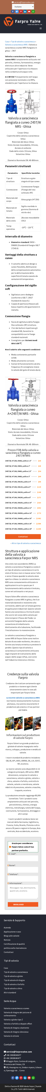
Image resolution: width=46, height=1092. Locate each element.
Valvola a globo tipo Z (13, 1019)
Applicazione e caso (12, 931)
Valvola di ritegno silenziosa (16, 1032)
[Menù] (40, 28)
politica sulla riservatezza (15, 948)
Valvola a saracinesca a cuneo (16, 1008)
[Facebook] (13, 11)
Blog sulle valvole (11, 935)
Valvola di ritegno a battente (16, 1027)
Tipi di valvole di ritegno (14, 980)
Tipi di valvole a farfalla (14, 984)
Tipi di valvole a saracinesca (23, 41)
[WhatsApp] (33, 11)
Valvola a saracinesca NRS (16, 44)
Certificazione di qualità (14, 944)
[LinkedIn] (25, 11)
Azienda (7, 927)
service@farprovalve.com (24, 2)
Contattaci (8, 952)
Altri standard (10, 992)
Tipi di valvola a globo (13, 976)
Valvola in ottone (11, 1036)
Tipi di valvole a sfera (13, 988)
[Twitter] (17, 11)
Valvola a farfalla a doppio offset (18, 1023)
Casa (7, 41)
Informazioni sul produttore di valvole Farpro (23, 736)
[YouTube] (29, 11)
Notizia (7, 940)
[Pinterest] (21, 11)
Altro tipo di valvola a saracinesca (26, 543)
